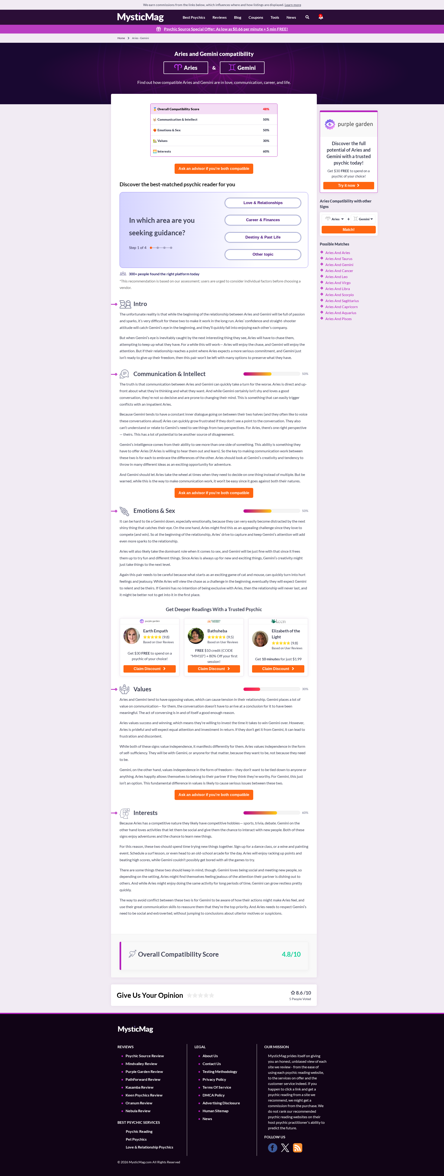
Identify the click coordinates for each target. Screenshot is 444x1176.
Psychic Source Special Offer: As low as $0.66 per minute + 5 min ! (226, 29)
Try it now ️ (347, 185)
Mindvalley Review (141, 1063)
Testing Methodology (220, 1071)
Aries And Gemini (339, 264)
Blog (237, 17)
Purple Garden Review (144, 1071)
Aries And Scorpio (339, 294)
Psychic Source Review (145, 1056)
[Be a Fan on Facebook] (272, 1147)
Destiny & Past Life (263, 237)
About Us (210, 1056)
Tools (275, 17)
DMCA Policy (214, 1095)
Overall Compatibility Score (178, 109)
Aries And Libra (337, 288)
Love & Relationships (263, 203)
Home (121, 38)
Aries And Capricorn (341, 306)
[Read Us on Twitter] (285, 1148)
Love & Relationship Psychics (149, 1147)
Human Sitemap (215, 1111)
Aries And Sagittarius (342, 300)
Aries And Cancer (339, 270)
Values (162, 141)
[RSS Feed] (297, 1147)
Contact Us (212, 1063)
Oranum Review (139, 1103)
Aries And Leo (336, 276)
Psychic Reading (139, 1131)
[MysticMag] (140, 17)
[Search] (307, 17)
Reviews (220, 17)
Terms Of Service (217, 1087)
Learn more (293, 5)
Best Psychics (194, 17)
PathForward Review (143, 1079)
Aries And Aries (337, 252)
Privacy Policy (214, 1079)
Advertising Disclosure (221, 1103)
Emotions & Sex (169, 130)
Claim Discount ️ (147, 669)
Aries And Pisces (338, 318)
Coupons (256, 17)
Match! (349, 230)
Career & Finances (263, 220)
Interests (164, 151)
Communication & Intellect (177, 119)
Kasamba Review (140, 1087)
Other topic (263, 254)
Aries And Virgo (338, 282)
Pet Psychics (136, 1139)
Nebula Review (138, 1111)
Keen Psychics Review (144, 1095)
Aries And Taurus (338, 258)
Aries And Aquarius (340, 312)
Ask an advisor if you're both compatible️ (214, 169)
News (291, 17)
